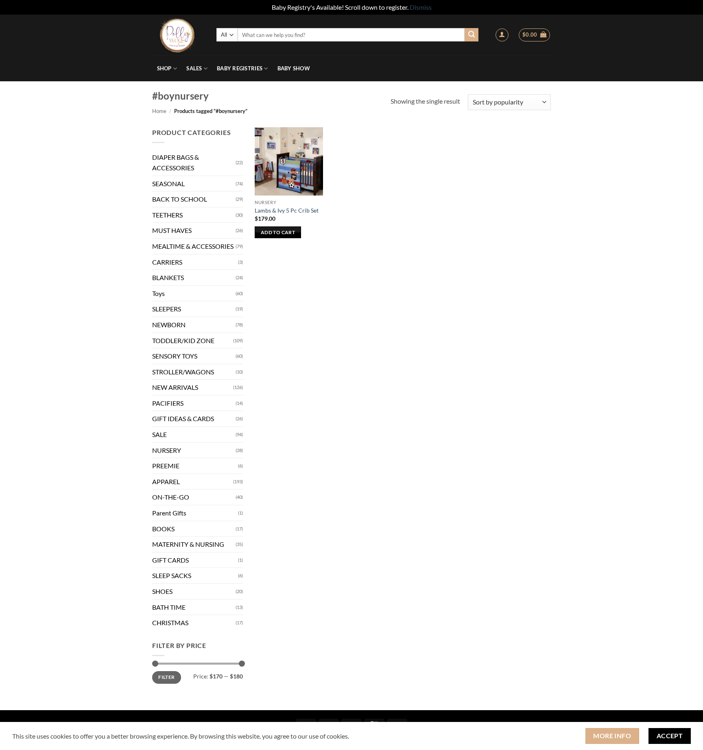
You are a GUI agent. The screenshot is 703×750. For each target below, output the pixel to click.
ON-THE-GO (170, 497)
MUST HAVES (172, 230)
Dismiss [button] (421, 7)
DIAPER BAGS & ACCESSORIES (175, 162)
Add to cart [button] (278, 232)
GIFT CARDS (170, 560)
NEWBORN (169, 324)
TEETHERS (167, 215)
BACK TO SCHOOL (179, 199)
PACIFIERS (167, 403)
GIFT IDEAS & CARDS (183, 418)
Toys (158, 293)
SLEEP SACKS (171, 575)
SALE (159, 434)
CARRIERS (167, 262)
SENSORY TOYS (174, 356)
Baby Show (293, 68)
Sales (194, 68)
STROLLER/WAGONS (183, 372)
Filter (166, 677)
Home (159, 111)
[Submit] (471, 35)
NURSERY (166, 450)
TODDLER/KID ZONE (183, 340)
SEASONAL (168, 183)
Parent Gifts (169, 513)
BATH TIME (169, 607)
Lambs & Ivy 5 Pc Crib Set (287, 210)
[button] (502, 34)
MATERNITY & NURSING (188, 544)
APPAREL (166, 481)
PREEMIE (165, 466)
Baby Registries (239, 68)
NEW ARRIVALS (175, 387)
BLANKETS (168, 277)
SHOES (162, 591)
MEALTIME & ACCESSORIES (193, 246)
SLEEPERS (166, 309)
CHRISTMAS (170, 622)
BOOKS (163, 529)
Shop (164, 68)
